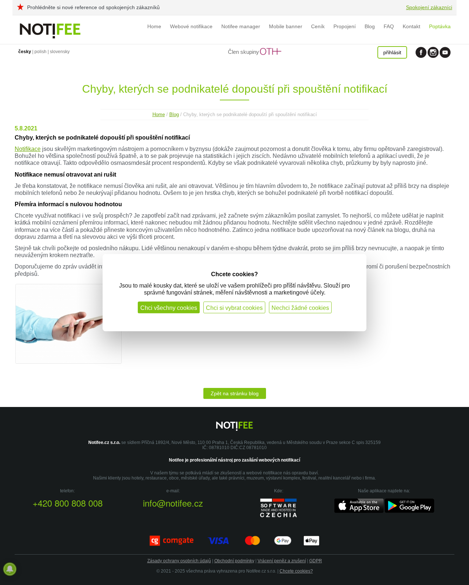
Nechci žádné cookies (300, 308)
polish (40, 51)
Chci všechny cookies (168, 308)
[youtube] (445, 52)
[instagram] (433, 52)
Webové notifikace (191, 26)
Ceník (318, 26)
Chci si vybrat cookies (234, 308)
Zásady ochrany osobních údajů (179, 560)
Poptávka (440, 26)
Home (154, 26)
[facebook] (421, 52)
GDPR (315, 560)
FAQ (389, 26)
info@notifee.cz (173, 502)
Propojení (344, 26)
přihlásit (392, 52)
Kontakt (411, 26)
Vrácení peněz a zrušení (282, 560)
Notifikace (28, 149)
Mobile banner (285, 26)
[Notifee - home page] (50, 29)
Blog (370, 26)
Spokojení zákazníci (429, 7)
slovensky (60, 51)
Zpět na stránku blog (235, 393)
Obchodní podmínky (234, 560)
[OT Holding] (270, 53)
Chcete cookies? (296, 571)
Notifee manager (240, 26)
